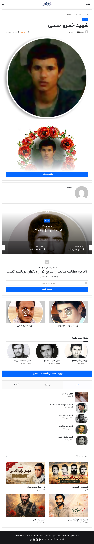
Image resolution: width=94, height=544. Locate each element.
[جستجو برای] (86, 4)
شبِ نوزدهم (39, 519)
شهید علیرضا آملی (66, 426)
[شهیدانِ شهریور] (68, 473)
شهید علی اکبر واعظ (65, 415)
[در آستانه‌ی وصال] (25, 473)
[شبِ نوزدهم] (25, 505)
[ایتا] (36, 539)
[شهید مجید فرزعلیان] (46, 351)
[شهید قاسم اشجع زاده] (18, 351)
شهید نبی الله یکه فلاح (79, 361)
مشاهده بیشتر (47, 174)
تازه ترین (47, 384)
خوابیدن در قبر (67, 393)
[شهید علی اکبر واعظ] (81, 418)
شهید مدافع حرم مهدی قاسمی (61, 404)
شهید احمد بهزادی (47, 230)
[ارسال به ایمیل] (78, 32)
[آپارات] (33, 539)
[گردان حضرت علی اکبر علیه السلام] (47, 4)
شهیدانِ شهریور (80, 487)
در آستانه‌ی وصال (36, 487)
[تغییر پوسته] (3, 4)
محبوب (77, 384)
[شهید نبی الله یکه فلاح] (75, 351)
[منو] (89, 4)
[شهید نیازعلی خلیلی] (81, 440)
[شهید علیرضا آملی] (81, 429)
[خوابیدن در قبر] (81, 397)
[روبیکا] (30, 539)
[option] (47, 229)
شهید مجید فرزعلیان (52, 361)
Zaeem (81, 32)
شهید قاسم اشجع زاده (22, 361)
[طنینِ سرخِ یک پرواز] (68, 505)
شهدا (80, 14)
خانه (85, 14)
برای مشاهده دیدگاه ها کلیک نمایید (47, 373)
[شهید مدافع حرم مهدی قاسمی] (81, 408)
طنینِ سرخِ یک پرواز (78, 519)
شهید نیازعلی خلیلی (65, 437)
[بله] (39, 539)
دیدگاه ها (17, 384)
